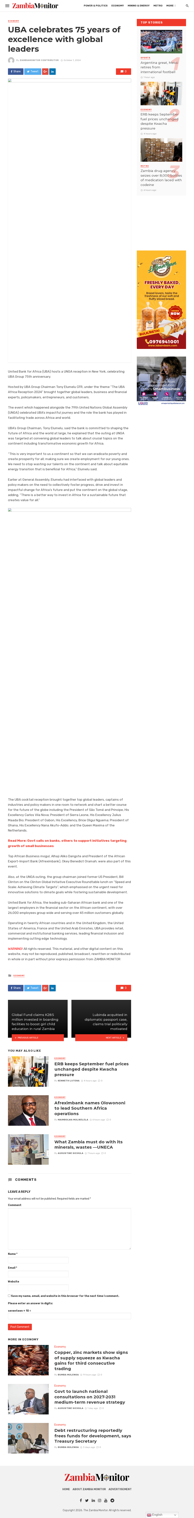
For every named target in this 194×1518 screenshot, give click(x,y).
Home (66, 1489)
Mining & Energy (139, 5)
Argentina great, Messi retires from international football (159, 67)
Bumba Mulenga (68, 1374)
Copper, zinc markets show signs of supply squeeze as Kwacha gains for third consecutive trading (91, 1360)
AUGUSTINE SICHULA (70, 1153)
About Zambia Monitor (89, 1489)
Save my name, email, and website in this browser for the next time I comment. (65, 1296)
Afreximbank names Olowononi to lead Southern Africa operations (89, 1108)
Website (13, 1281)
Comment (14, 1205)
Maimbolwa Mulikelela (73, 1119)
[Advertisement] (161, 219)
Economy (117, 5)
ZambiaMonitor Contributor (39, 60)
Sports (145, 58)
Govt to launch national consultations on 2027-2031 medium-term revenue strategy (89, 1397)
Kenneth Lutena (69, 1080)
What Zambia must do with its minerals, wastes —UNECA (88, 1144)
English (156, 1514)
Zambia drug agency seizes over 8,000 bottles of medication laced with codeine (161, 178)
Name (12, 1254)
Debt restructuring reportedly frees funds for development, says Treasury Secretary (92, 1436)
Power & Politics (96, 5)
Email (12, 1267)
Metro (158, 5)
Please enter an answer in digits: (30, 1303)
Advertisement (120, 1489)
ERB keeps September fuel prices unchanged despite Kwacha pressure (91, 1069)
